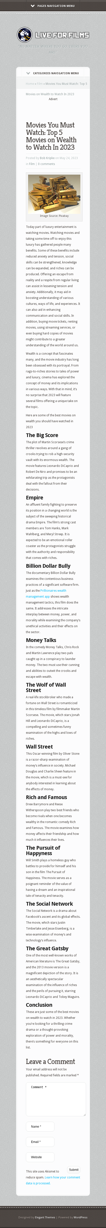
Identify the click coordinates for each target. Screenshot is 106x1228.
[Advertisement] (66, 108)
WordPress (81, 1217)
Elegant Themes (45, 1217)
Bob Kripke (47, 158)
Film (40, 84)
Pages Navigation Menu (56, 6)
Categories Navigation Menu (56, 73)
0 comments (46, 164)
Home (30, 84)
